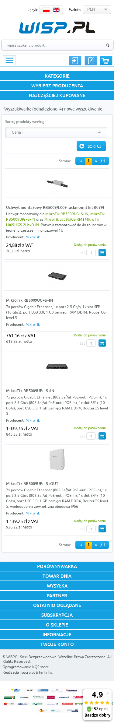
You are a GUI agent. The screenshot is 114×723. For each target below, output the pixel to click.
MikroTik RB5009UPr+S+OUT (32, 483)
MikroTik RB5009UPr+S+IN (30, 390)
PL (46, 9)
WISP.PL (57, 27)
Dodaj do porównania (90, 245)
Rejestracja (91, 60)
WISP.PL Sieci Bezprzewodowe (31, 657)
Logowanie (75, 60)
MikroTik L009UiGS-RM (63, 219)
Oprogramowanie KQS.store (25, 667)
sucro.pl (28, 672)
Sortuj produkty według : (25, 121)
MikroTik (33, 237)
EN (56, 9)
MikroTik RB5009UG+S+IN (66, 214)
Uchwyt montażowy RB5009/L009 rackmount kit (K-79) (55, 207)
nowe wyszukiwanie (83, 109)
